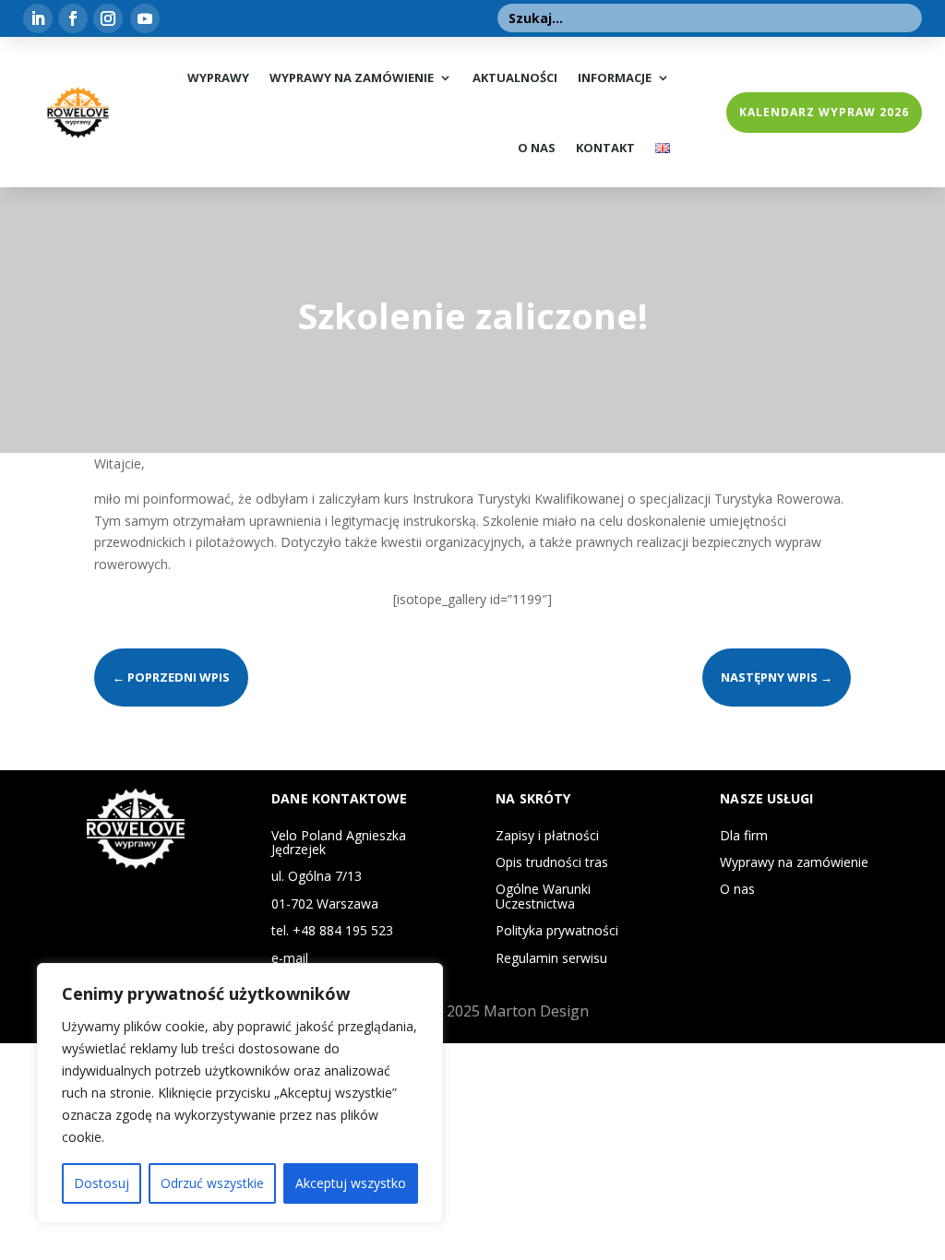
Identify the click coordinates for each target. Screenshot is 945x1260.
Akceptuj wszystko (350, 1183)
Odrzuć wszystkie (212, 1183)
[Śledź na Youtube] (145, 18)
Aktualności (514, 77)
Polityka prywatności (557, 930)
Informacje (615, 77)
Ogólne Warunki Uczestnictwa (543, 895)
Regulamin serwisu (551, 958)
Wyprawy (218, 77)
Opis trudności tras (552, 862)
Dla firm (744, 835)
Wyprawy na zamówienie (351, 77)
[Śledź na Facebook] (73, 18)
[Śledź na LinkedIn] (38, 18)
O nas (537, 147)
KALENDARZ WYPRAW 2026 (824, 112)
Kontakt (605, 147)
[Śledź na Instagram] (108, 18)
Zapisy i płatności (547, 835)
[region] (240, 1093)
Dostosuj (101, 1183)
